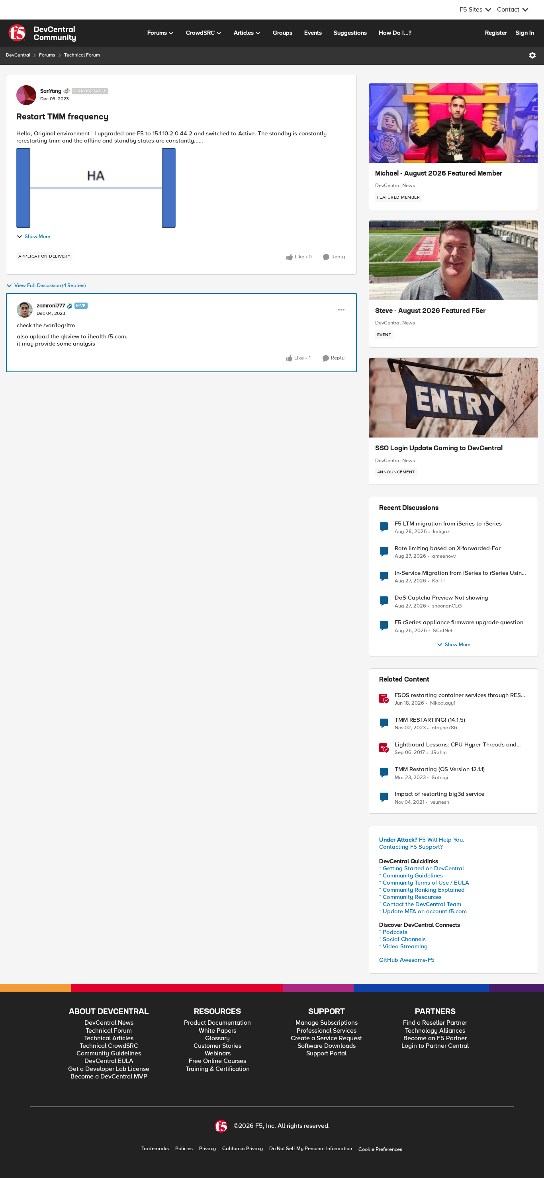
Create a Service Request (326, 1038)
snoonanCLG (447, 606)
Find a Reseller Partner (435, 1023)
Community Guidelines (108, 1053)
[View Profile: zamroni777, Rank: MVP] (25, 310)
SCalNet (442, 631)
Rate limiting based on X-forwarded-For (448, 548)
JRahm (439, 753)
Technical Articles (108, 1038)
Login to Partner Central (435, 1046)
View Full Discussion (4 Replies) (50, 286)
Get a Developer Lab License (108, 1069)
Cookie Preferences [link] (380, 1149)
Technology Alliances (435, 1031)
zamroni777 (51, 306)
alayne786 (444, 728)
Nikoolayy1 (443, 703)
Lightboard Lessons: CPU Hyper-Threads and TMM (456, 744)
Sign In (525, 32)
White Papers (217, 1031)
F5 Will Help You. (421, 839)
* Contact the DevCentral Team (420, 904)
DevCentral (18, 55)
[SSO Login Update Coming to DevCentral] (453, 398)
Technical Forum (82, 55)
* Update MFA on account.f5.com (423, 911)
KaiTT (438, 581)
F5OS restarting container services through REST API (459, 695)
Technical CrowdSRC (109, 1046)
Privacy (207, 1149)
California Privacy (242, 1149)
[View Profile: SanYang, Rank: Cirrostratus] (26, 95)
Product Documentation (217, 1023)
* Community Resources (410, 897)
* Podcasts (393, 932)
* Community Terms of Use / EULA (424, 882)
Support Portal (326, 1053)
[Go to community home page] (42, 33)
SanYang (50, 91)
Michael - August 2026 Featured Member (439, 174)
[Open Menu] (532, 55)
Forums (47, 55)
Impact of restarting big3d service (439, 794)
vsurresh (440, 802)
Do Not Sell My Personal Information (310, 1149)
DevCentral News (395, 185)
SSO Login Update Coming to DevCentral (439, 448)
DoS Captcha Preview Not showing (441, 597)
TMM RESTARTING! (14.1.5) (430, 720)
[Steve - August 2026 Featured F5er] (453, 260)
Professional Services (326, 1031)
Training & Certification (218, 1069)
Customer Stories (217, 1046)
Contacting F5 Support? (411, 846)
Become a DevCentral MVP (108, 1076)
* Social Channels (402, 939)
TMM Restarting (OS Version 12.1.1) (440, 769)
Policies (184, 1149)
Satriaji (440, 778)
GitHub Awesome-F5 (406, 959)
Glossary (217, 1038)
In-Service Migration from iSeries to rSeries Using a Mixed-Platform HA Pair (460, 573)
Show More (37, 237)
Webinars (218, 1053)
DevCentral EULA (108, 1061)
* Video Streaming (403, 946)
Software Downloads (326, 1046)
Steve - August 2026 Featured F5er (430, 311)
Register (496, 32)
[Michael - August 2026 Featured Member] (453, 123)
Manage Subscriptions (326, 1023)
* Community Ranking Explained (422, 889)
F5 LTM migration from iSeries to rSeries (448, 523)
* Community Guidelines (411, 875)
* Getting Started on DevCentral (421, 868)
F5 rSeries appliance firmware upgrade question (459, 622)
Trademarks (155, 1149)
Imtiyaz (441, 532)
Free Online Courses (217, 1061)
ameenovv (444, 556)
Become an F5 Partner (435, 1038)
